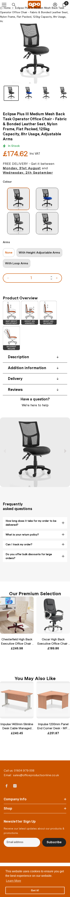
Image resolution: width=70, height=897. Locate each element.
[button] (65, 451)
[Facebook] (6, 786)
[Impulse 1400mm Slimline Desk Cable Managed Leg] (17, 699)
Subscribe (54, 842)
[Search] (14, 5)
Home (7, 7)
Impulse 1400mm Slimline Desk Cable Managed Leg (16, 726)
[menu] (4, 4)
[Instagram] (15, 786)
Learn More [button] (13, 880)
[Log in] (55, 4)
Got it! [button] (35, 890)
